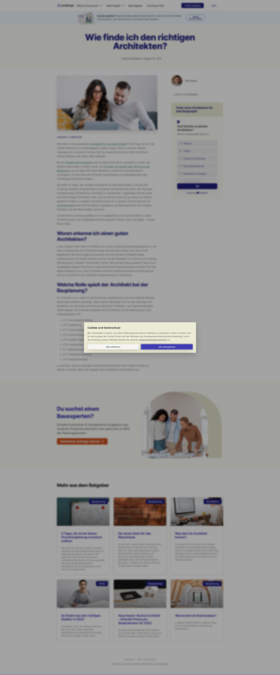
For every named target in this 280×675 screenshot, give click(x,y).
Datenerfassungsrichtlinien (153, 339)
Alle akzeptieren (167, 346)
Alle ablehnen (113, 346)
